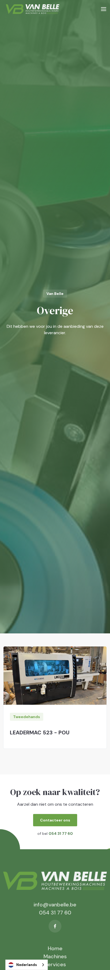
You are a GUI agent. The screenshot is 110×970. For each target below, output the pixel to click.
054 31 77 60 (55, 912)
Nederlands (26, 965)
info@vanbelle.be (55, 904)
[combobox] (26, 965)
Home (55, 948)
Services (55, 964)
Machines (55, 956)
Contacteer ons (55, 820)
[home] (31, 9)
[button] (103, 9)
